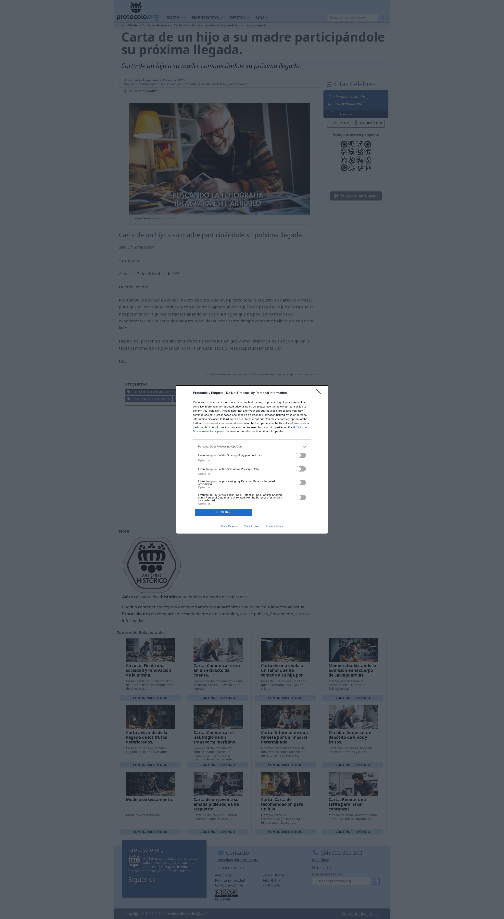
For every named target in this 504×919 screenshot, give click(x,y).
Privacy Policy (274, 526)
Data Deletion (229, 526)
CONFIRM (223, 512)
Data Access (252, 526)
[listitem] (252, 447)
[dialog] (252, 459)
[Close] (320, 393)
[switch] (301, 455)
